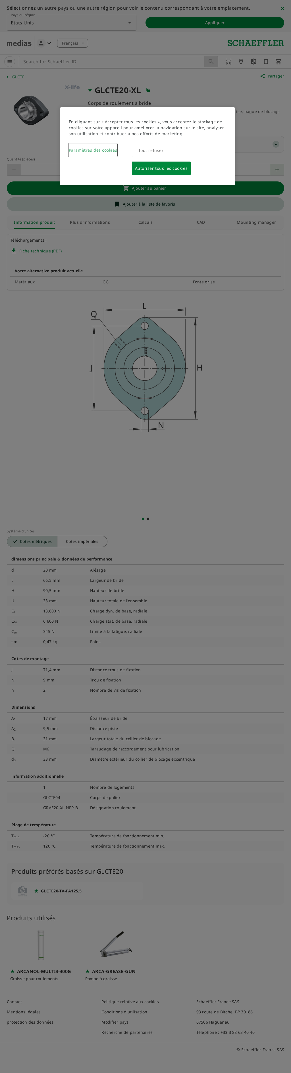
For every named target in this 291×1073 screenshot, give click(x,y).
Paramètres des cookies (93, 150)
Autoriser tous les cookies (161, 168)
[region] (147, 146)
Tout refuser (151, 150)
